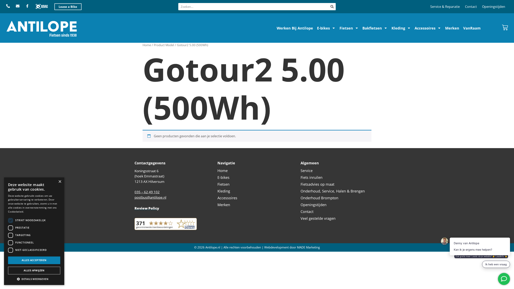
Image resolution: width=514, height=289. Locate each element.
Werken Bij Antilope (295, 28)
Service (307, 170)
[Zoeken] (332, 6)
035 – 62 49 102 (147, 192)
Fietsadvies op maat (317, 184)
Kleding (398, 28)
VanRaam (472, 28)
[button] (34, 279)
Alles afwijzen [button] (34, 270)
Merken (452, 28)
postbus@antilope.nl (150, 197)
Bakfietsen (372, 28)
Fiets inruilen (311, 177)
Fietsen (346, 28)
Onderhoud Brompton (319, 197)
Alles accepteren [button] (34, 260)
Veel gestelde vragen (318, 218)
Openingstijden (493, 6)
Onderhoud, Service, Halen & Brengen (333, 191)
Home (147, 45)
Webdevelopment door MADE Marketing (292, 247)
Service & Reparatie (445, 6)
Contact (471, 6)
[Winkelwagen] (505, 27)
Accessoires (425, 28)
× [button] (59, 181)
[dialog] (34, 231)
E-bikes (323, 28)
